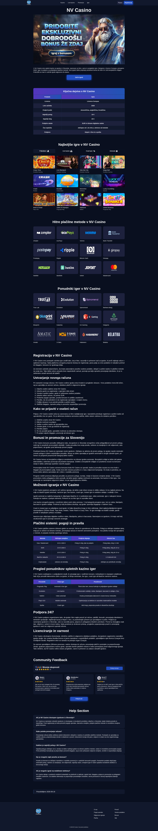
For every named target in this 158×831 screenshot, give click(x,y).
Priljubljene (43, 151)
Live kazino (66, 151)
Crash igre (89, 151)
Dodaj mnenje (114, 668)
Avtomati (112, 151)
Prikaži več (79, 698)
